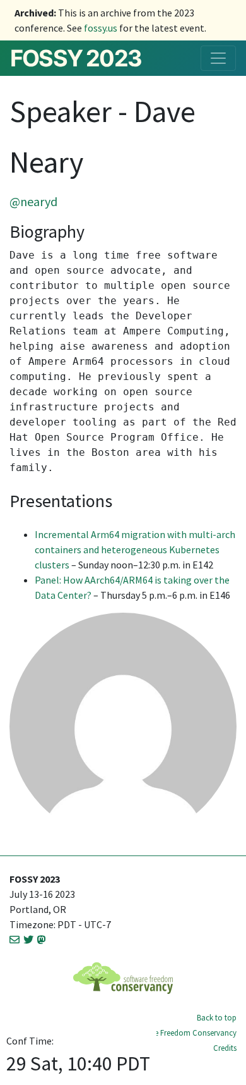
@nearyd (33, 201)
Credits (225, 1048)
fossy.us (100, 27)
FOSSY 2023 (75, 58)
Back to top (217, 1017)
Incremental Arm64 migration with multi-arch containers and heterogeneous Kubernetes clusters (135, 549)
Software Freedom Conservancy (182, 1032)
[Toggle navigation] (218, 58)
